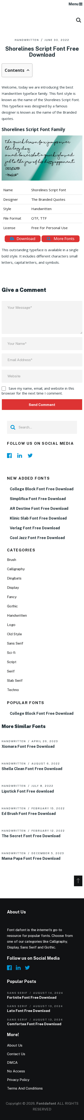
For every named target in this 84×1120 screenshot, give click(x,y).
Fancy (12, 597)
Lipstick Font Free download (28, 791)
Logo (11, 625)
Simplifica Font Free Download (38, 499)
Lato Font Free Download (28, 1011)
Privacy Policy (18, 1080)
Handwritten (27, 40)
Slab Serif (15, 680)
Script (11, 662)
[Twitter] (31, 455)
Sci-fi (11, 653)
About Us (14, 1045)
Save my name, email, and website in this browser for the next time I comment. (38, 390)
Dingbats (14, 578)
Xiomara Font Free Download (28, 746)
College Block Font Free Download (42, 489)
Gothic (12, 606)
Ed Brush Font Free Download (29, 813)
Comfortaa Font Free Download (34, 1024)
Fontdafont (46, 1103)
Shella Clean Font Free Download (32, 769)
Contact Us (16, 1054)
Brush (11, 560)
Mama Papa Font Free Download (31, 858)
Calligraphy (16, 569)
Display (13, 588)
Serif (11, 671)
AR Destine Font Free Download (39, 508)
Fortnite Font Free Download (31, 997)
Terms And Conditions (25, 1088)
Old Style (14, 634)
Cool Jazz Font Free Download (37, 538)
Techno (13, 690)
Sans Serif (15, 643)
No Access (16, 1071)
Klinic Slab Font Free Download (38, 518)
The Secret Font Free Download (31, 836)
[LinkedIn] (21, 455)
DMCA (12, 1062)
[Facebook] (10, 455)
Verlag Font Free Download (35, 528)
